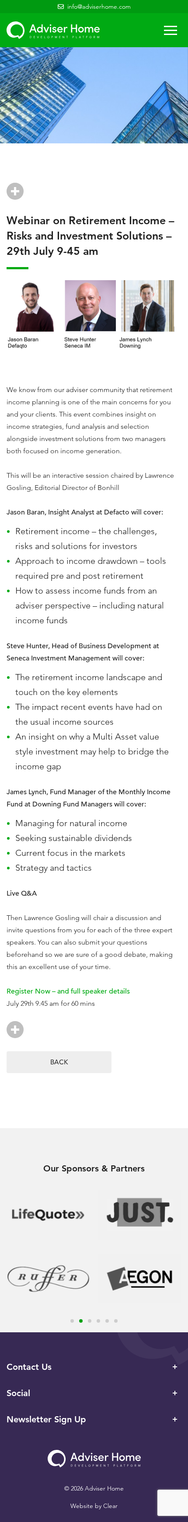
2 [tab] (81, 1321)
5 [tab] (107, 1321)
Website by (94, 1506)
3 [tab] (89, 1321)
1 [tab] (72, 1321)
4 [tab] (98, 1321)
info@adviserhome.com (99, 6)
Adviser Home (53, 30)
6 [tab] (116, 1321)
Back (59, 1062)
